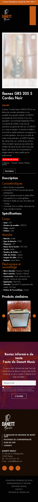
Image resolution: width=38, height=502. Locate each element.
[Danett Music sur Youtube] (18, 468)
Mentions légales (19, 486)
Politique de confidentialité (17, 439)
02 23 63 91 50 (12, 459)
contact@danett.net (15, 461)
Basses (21, 163)
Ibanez (4, 165)
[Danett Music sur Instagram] (11, 468)
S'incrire (19, 396)
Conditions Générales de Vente (19, 480)
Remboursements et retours (19, 483)
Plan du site (10, 442)
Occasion (14, 163)
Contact (8, 445)
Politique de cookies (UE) (19, 492)
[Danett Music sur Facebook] (4, 468)
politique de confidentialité (26, 390)
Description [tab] (9, 171)
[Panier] (33, 15)
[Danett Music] (7, 15)
